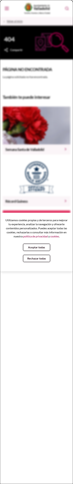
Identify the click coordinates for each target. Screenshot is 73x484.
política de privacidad (35, 236)
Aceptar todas (36, 247)
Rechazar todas (36, 258)
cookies (54, 236)
